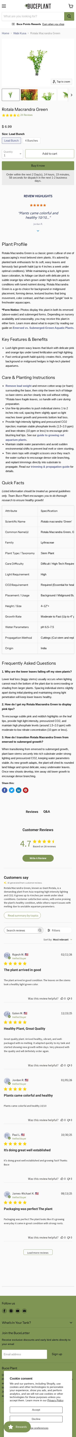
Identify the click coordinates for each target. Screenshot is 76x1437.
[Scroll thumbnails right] (71, 95)
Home (5, 33)
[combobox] (33, 16)
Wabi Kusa (19, 33)
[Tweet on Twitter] (11, 790)
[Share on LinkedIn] (18, 790)
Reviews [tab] (32, 812)
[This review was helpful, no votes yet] (62, 998)
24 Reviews (26, 115)
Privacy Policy (55, 1400)
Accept (36, 1409)
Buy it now (38, 165)
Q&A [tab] (46, 811)
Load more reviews (38, 1252)
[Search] (69, 16)
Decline (36, 1418)
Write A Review (38, 858)
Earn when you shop (53, 24)
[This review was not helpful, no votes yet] (68, 998)
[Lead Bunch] (12, 144)
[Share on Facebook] (4, 790)
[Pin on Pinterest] (25, 790)
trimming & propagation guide (50, 466)
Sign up (57, 1354)
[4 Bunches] (32, 144)
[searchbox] (20, 930)
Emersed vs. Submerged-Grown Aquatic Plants (43, 327)
